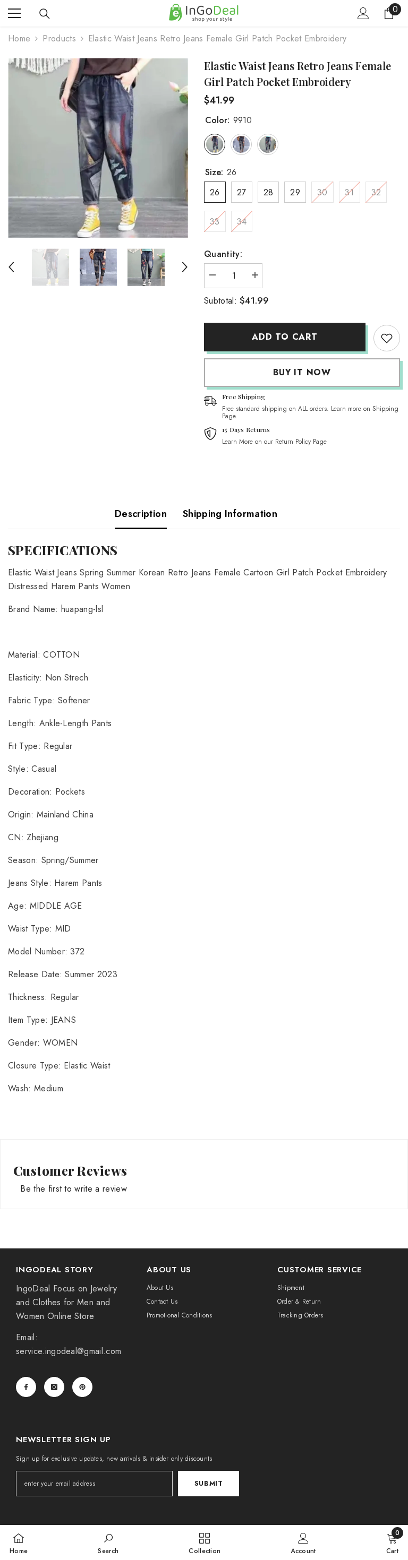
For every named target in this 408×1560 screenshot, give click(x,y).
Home (19, 38)
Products (59, 38)
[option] (98, 148)
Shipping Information (230, 514)
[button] (11, 267)
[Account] (363, 13)
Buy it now (302, 372)
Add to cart (285, 337)
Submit (208, 1483)
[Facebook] (26, 1387)
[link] (386, 338)
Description (141, 514)
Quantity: (223, 254)
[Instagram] (54, 1387)
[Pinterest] (82, 1387)
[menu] (14, 13)
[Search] (44, 13)
